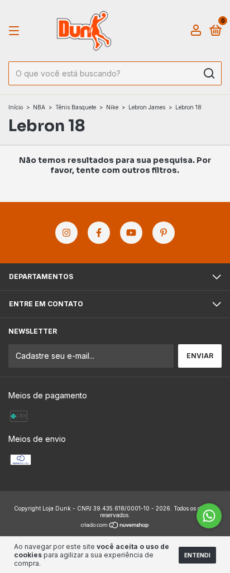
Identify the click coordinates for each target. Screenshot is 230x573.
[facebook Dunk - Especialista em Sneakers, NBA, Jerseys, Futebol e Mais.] (99, 233)
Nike (112, 107)
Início (15, 107)
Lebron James (146, 107)
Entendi (197, 555)
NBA (39, 107)
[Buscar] (208, 74)
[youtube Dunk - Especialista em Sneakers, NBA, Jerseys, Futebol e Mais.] (131, 233)
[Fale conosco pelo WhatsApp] (209, 515)
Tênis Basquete (75, 107)
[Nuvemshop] (115, 526)
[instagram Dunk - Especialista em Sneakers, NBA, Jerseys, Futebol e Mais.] (66, 233)
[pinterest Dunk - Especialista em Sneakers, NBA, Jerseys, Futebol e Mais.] (163, 233)
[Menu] (15, 31)
